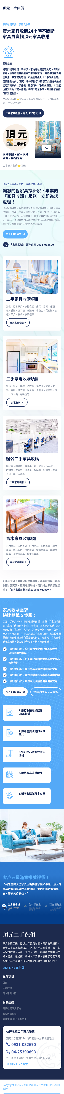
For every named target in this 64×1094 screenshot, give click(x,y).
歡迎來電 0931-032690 (45, 691)
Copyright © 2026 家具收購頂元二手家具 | (26, 1085)
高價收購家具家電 (12, 1008)
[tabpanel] (32, 891)
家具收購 (7, 988)
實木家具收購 (10, 993)
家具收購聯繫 (10, 1013)
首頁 (5, 982)
